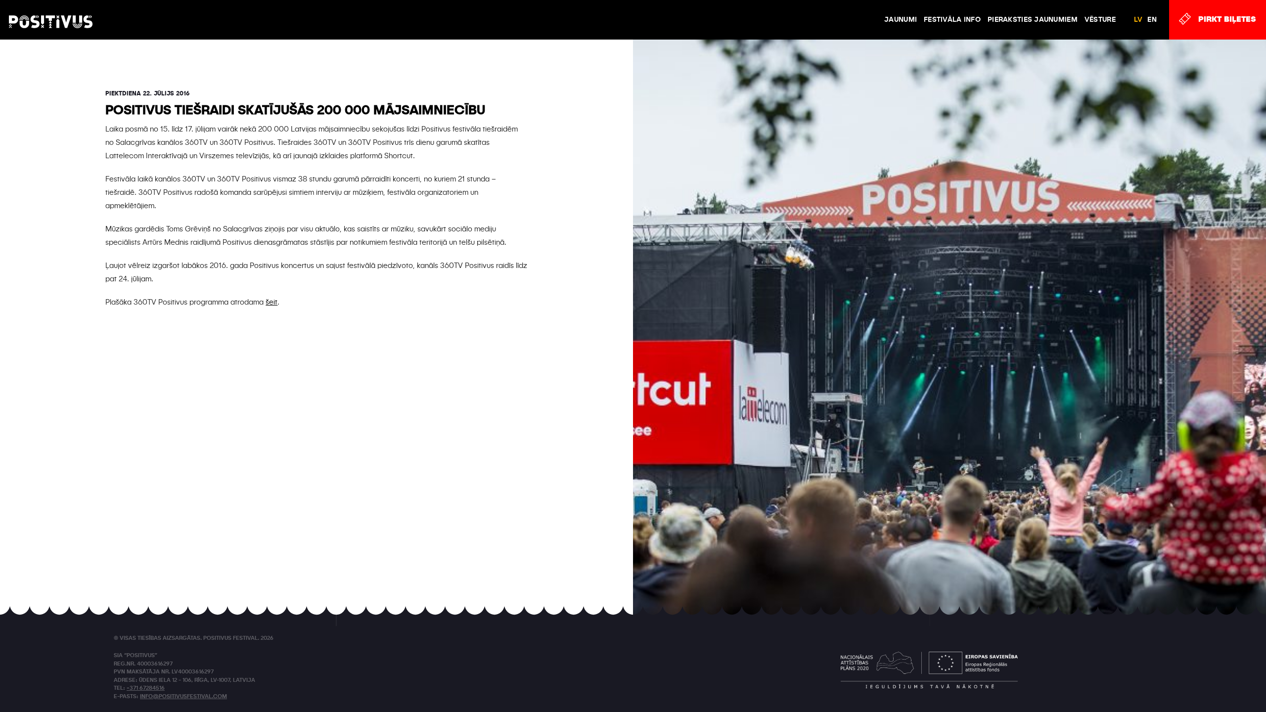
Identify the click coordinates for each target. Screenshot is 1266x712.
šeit (271, 302)
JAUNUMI (900, 19)
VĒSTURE (1100, 19)
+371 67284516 (146, 688)
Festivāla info (952, 19)
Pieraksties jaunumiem (1033, 19)
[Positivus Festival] (50, 12)
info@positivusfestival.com (183, 697)
